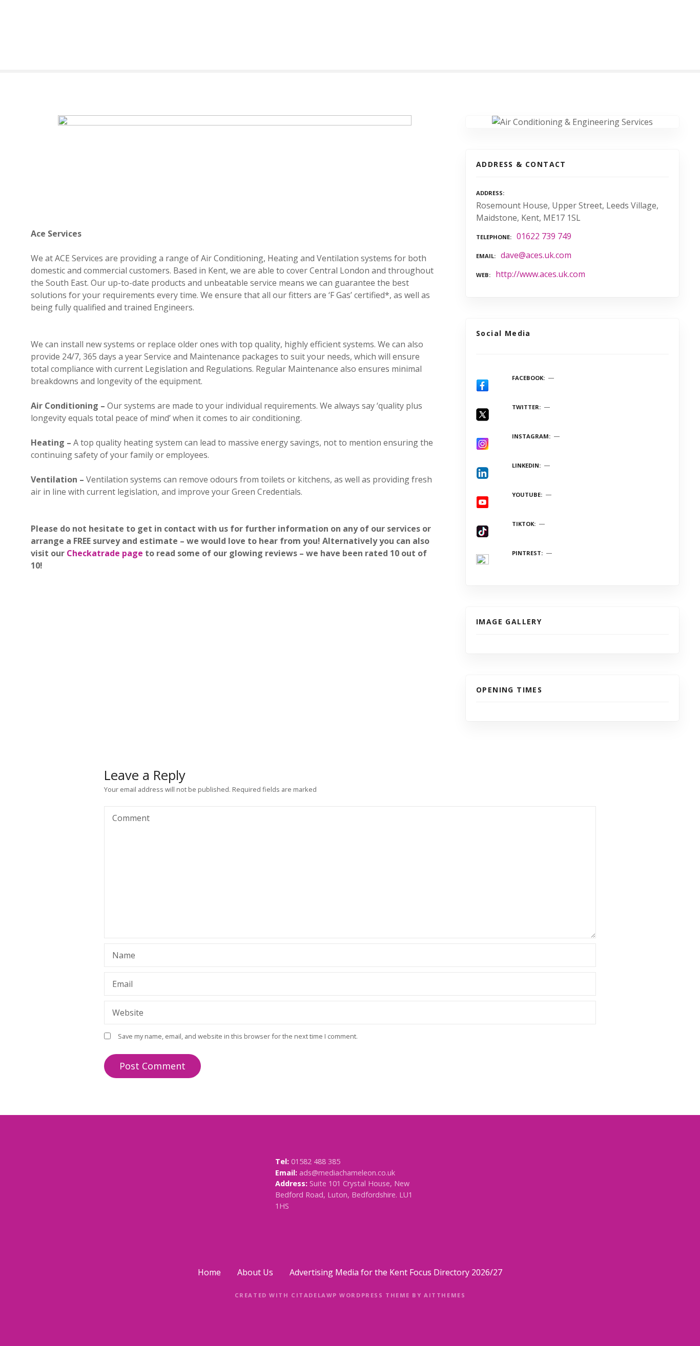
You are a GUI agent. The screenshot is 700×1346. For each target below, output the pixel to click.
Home (209, 1272)
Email (120, 985)
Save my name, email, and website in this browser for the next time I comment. (238, 1036)
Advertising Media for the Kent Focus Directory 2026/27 (396, 1272)
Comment (128, 819)
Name (121, 956)
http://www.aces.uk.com (540, 274)
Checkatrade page (105, 553)
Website (127, 1012)
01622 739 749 (544, 236)
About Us (255, 1272)
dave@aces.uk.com (536, 255)
